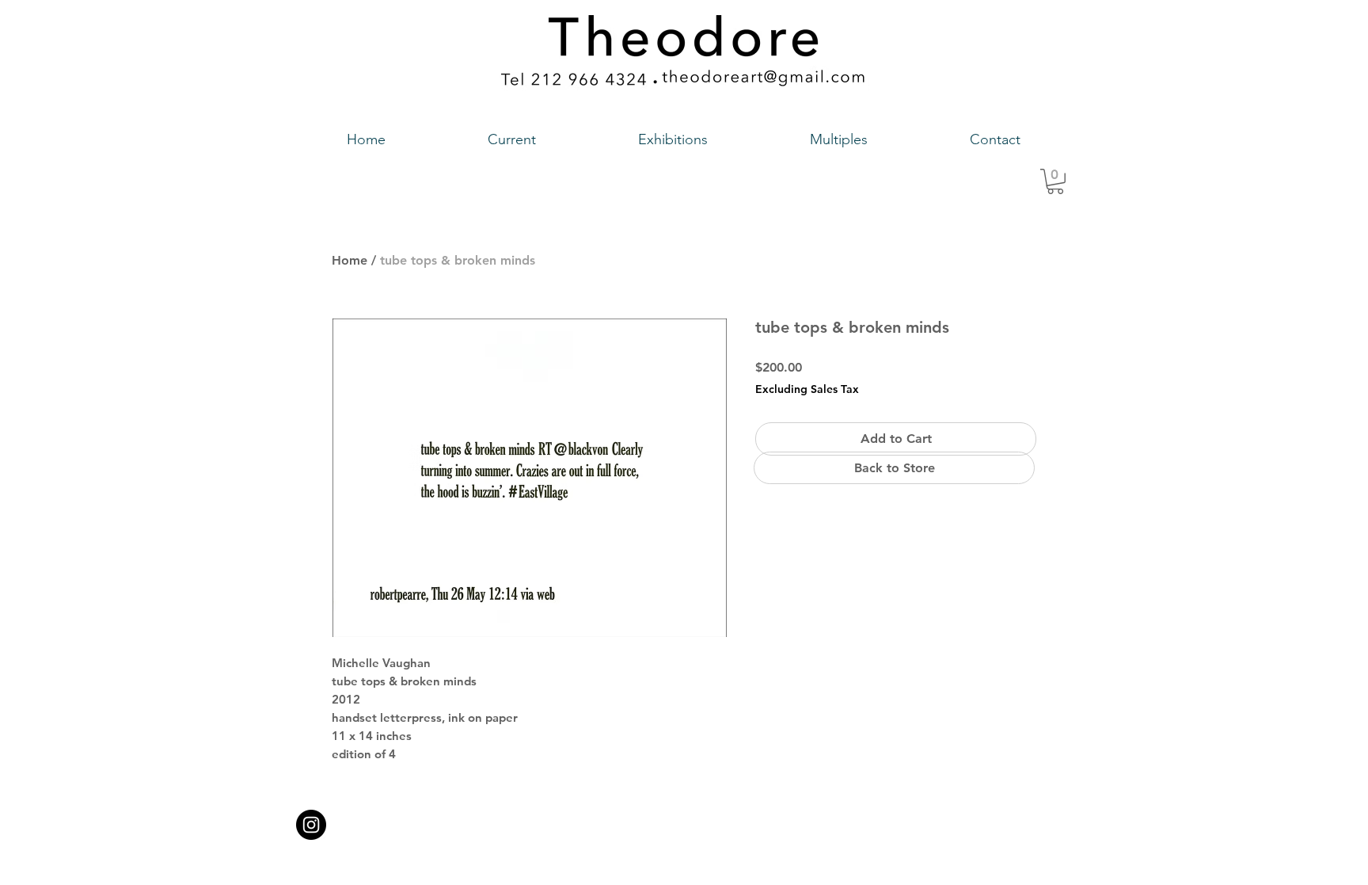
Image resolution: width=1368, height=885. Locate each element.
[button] (1055, 181)
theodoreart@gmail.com (617, 820)
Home (349, 260)
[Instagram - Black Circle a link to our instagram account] (311, 825)
